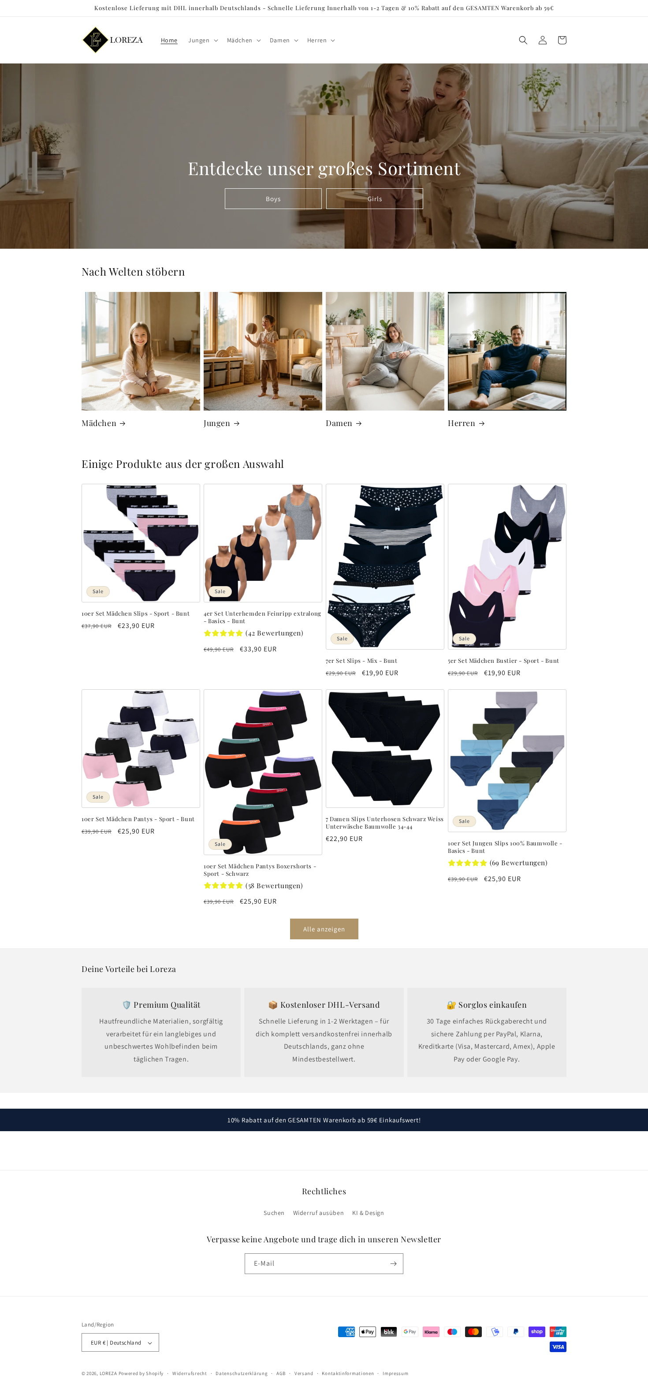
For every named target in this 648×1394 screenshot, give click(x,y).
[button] (202, 40)
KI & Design (368, 1213)
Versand (303, 1373)
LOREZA (108, 1374)
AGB (281, 1373)
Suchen (274, 1213)
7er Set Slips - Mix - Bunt (362, 660)
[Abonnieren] (393, 1263)
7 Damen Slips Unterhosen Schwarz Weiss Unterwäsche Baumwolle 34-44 (385, 822)
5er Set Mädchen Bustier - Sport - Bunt (503, 660)
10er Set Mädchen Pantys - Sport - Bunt (138, 818)
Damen (339, 423)
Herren (462, 423)
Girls (374, 198)
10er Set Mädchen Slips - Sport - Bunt (136, 613)
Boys (273, 198)
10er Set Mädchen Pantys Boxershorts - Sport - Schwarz (260, 870)
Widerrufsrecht (189, 1373)
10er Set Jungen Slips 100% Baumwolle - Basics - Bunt (505, 847)
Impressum (395, 1373)
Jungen (217, 423)
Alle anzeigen (324, 929)
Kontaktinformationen (348, 1373)
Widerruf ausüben (318, 1213)
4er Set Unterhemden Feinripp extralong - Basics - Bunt (262, 617)
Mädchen (99, 423)
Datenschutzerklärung (242, 1373)
